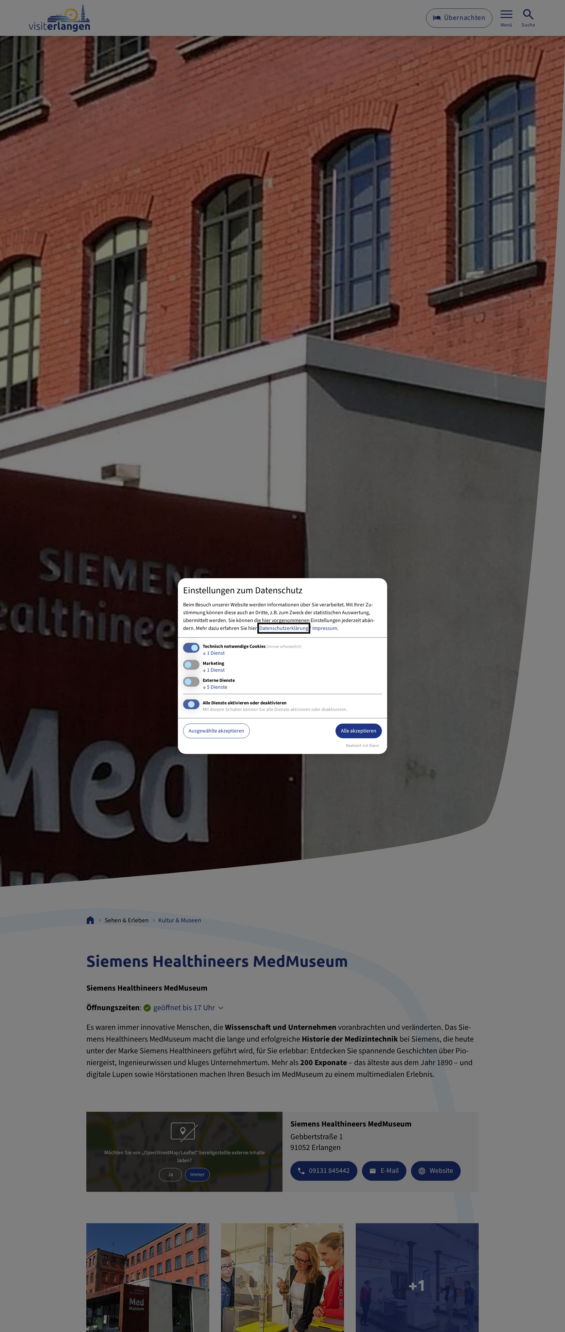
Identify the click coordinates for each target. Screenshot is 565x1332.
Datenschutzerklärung (283, 628)
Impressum (324, 628)
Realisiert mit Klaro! (362, 745)
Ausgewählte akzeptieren (216, 730)
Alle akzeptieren (358, 730)
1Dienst (214, 652)
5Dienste (215, 687)
